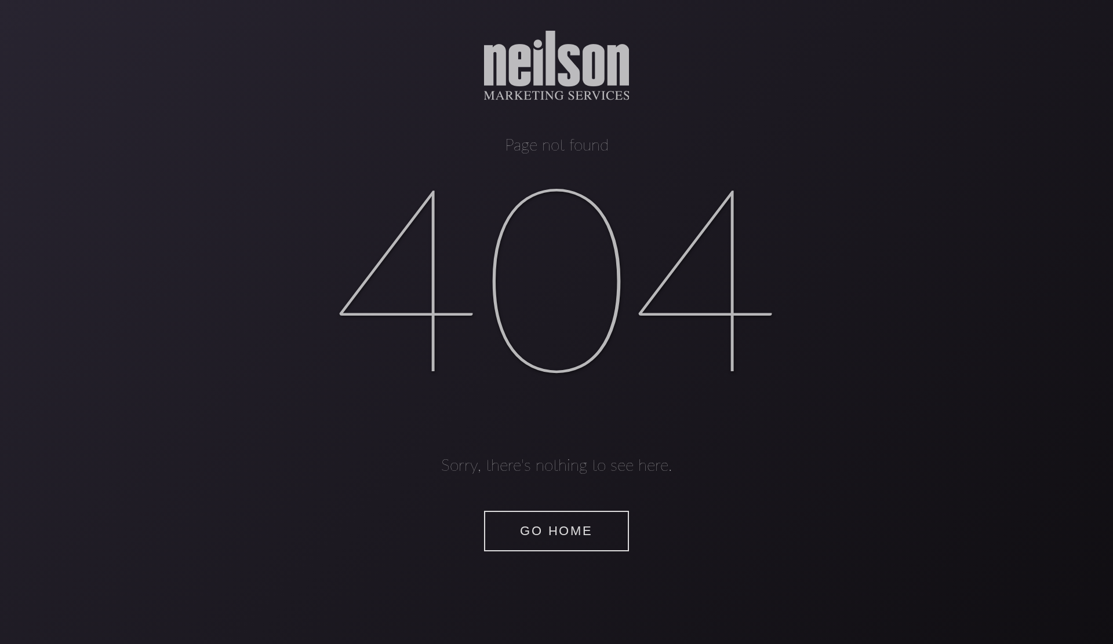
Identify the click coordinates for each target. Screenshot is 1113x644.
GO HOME (556, 531)
